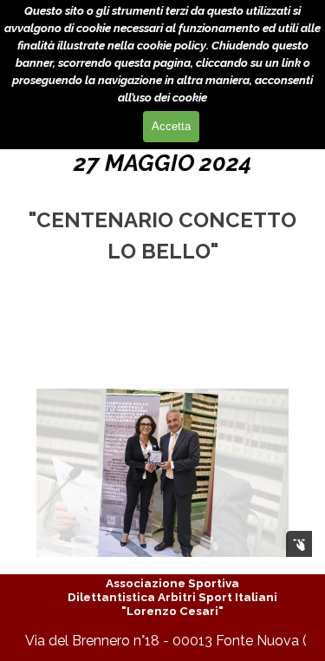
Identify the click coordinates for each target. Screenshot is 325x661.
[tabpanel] (162, 206)
